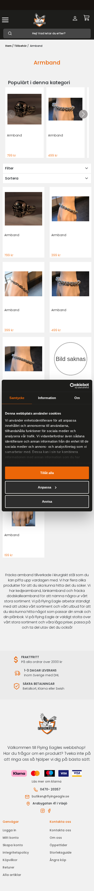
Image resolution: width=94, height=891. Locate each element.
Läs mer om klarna (47, 781)
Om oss (56, 837)
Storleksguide (60, 852)
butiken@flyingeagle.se (50, 796)
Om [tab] (77, 398)
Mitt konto (11, 837)
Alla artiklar (12, 875)
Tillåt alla (47, 473)
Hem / (9, 46)
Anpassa (44, 487)
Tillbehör (20, 46)
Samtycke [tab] (16, 398)
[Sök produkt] (47, 33)
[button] (83, 114)
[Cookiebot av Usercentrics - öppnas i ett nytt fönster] (70, 386)
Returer (8, 867)
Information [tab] (47, 398)
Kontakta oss (60, 830)
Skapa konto (13, 845)
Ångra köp (58, 860)
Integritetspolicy (16, 852)
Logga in (9, 830)
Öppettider (58, 845)
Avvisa (47, 501)
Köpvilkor (10, 860)
